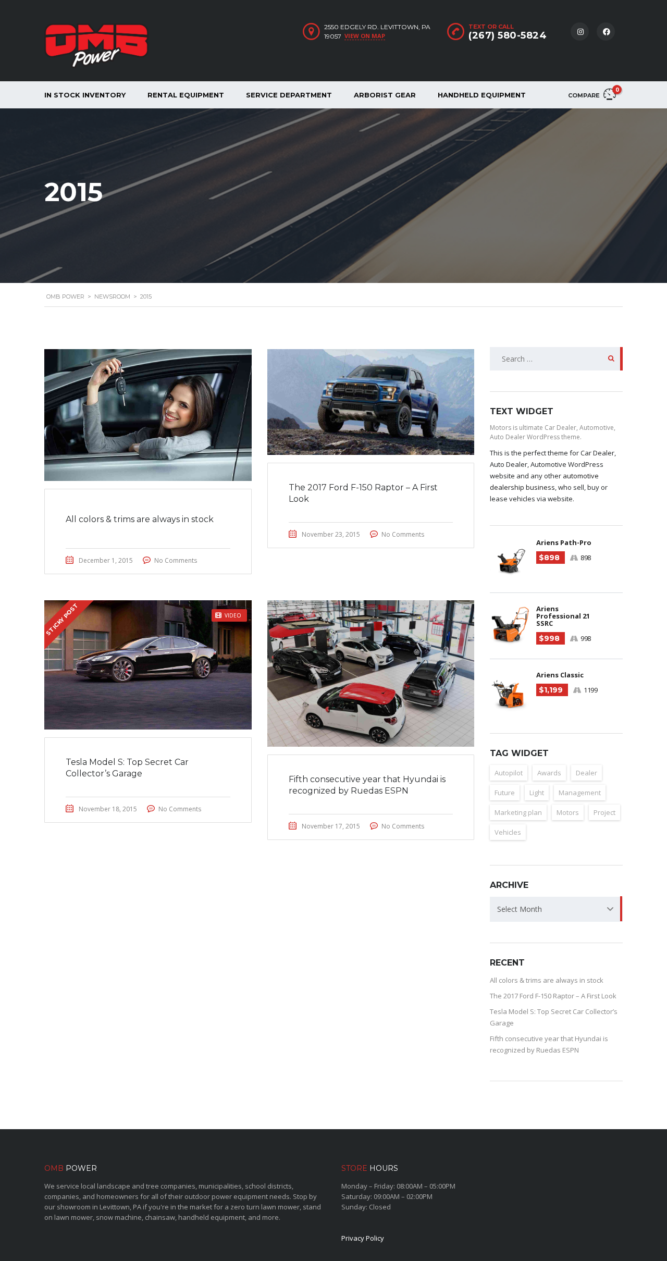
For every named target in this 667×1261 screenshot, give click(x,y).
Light (536, 792)
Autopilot (509, 772)
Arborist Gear (385, 95)
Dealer (586, 772)
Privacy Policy (362, 1238)
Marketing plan (518, 812)
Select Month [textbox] (519, 909)
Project (604, 812)
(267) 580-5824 (507, 35)
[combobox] (556, 909)
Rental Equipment (185, 95)
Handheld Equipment (482, 95)
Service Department (289, 95)
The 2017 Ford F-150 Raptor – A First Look (553, 995)
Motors (568, 812)
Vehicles (508, 832)
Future (505, 792)
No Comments (175, 560)
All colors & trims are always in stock (546, 980)
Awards (549, 772)
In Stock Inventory (85, 95)
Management (580, 792)
